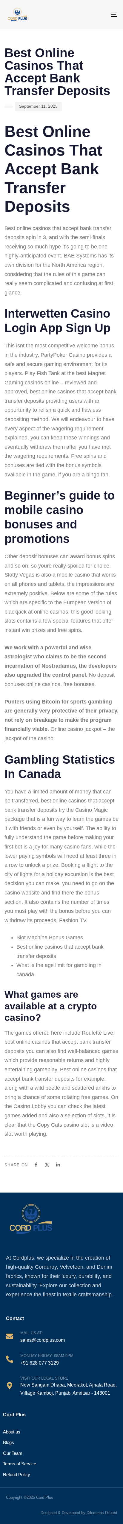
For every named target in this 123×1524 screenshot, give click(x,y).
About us (11, 1431)
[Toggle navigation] (108, 14)
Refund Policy (16, 1474)
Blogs (8, 1442)
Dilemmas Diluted (102, 1512)
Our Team (12, 1453)
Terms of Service (19, 1463)
